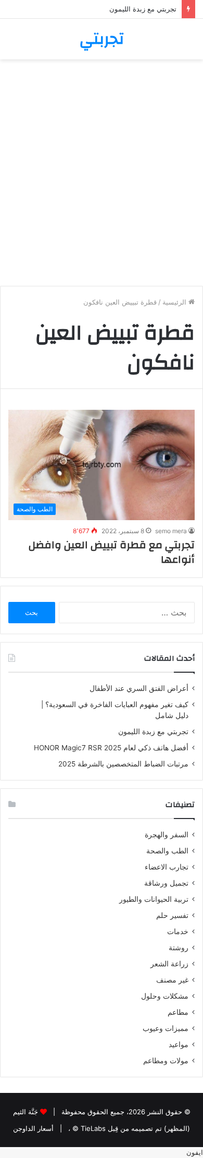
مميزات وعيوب (165, 1028)
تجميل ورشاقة (166, 883)
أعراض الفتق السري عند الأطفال (139, 688)
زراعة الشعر (169, 964)
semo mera (171, 531)
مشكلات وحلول (164, 996)
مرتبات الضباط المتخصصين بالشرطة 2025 (123, 764)
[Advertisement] (101, 176)
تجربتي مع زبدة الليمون (142, 9)
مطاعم (178, 1012)
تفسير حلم (172, 915)
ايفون (194, 1152)
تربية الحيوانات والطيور (153, 899)
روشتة (178, 947)
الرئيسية (175, 302)
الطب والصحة (167, 851)
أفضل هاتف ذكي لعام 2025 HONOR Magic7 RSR (111, 748)
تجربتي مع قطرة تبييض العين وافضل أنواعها (112, 552)
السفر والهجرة (166, 834)
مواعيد (178, 1044)
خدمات (177, 931)
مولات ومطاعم (165, 1060)
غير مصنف (172, 980)
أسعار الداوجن (33, 1128)
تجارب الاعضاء (166, 867)
